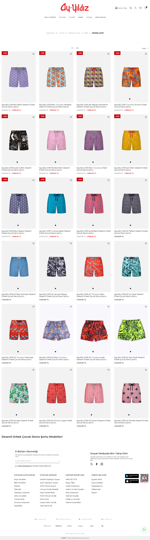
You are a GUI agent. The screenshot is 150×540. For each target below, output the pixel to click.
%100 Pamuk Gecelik (48, 496)
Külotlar (17, 486)
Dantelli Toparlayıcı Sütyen (50, 479)
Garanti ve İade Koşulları (75, 489)
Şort (86, 33)
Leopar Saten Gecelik (48, 502)
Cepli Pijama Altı (46, 506)
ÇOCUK (89, 17)
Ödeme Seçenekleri (73, 502)
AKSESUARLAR (100, 17)
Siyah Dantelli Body (47, 493)
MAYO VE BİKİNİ (50, 17)
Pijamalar (17, 489)
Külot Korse (44, 499)
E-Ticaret (68, 538)
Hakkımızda (95, 489)
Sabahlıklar (18, 506)
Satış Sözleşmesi (72, 493)
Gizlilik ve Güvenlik (73, 499)
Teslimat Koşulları (72, 496)
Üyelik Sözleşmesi (72, 486)
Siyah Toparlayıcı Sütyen (49, 483)
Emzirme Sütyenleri (21, 502)
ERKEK (80, 17)
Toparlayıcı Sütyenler (22, 493)
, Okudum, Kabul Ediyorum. (34, 466)
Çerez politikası (97, 483)
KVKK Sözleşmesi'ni (25, 466)
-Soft (63, 538)
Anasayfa (50, 33)
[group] (19, 77)
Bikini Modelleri (20, 483)
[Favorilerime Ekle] (33, 54)
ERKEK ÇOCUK (74, 33)
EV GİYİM (62, 17)
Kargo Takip (70, 483)
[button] (129, 98)
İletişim (94, 493)
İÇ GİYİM (72, 17)
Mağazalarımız (97, 486)
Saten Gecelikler (20, 496)
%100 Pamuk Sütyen (48, 486)
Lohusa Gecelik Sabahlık (49, 489)
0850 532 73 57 (71, 479)
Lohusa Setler (19, 499)
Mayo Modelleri (20, 479)
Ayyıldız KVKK (96, 479)
